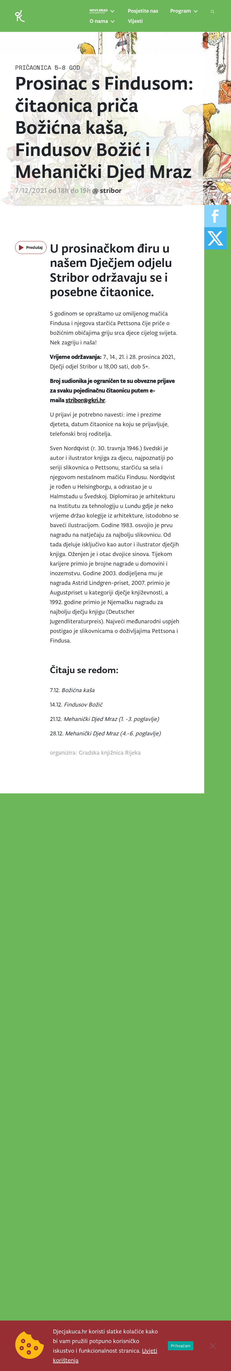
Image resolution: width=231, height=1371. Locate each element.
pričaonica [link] (33, 67)
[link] (20, 15)
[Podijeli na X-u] (215, 238)
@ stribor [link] (107, 190)
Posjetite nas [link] (143, 11)
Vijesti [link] (135, 21)
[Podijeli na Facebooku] (215, 216)
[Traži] (212, 11)
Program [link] (180, 11)
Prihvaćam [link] (180, 1345)
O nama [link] (99, 21)
